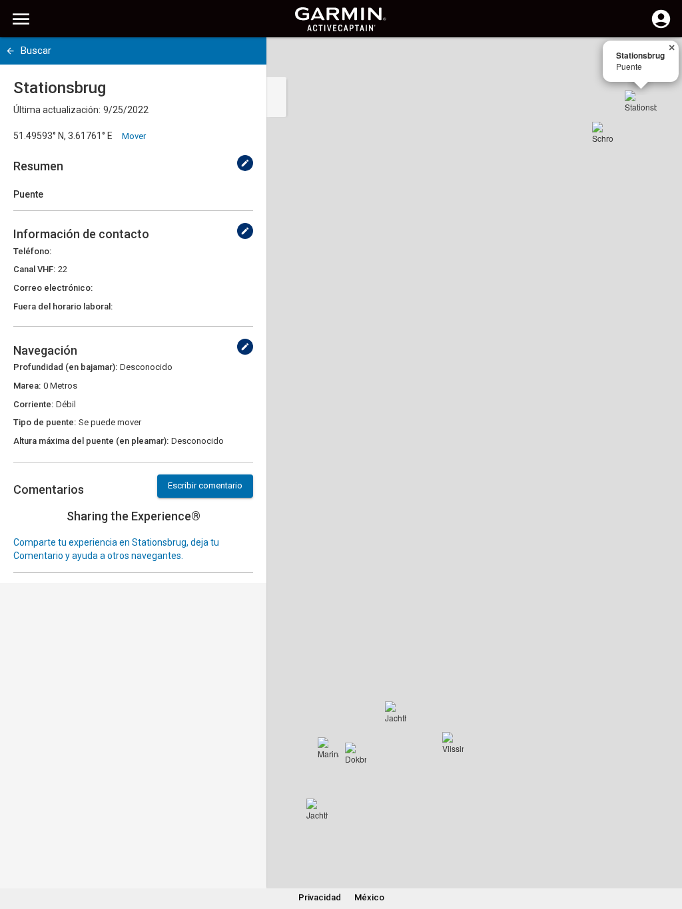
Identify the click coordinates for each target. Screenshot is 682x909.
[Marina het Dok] (328, 748)
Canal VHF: (34, 269)
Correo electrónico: (53, 288)
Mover (134, 136)
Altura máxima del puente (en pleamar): (91, 441)
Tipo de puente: (44, 422)
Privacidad (319, 897)
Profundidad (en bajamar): (65, 367)
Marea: (27, 386)
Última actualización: (57, 109)
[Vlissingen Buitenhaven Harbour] (453, 742)
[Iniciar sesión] (661, 26)
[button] (665, 848)
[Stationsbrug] (641, 106)
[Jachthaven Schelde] (395, 712)
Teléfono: (32, 251)
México (369, 897)
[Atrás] (10, 51)
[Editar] (245, 163)
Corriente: (33, 404)
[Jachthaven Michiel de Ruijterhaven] (317, 809)
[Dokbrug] (355, 753)
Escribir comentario (205, 485)
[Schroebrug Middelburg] (602, 132)
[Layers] (659, 60)
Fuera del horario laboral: (63, 306)
